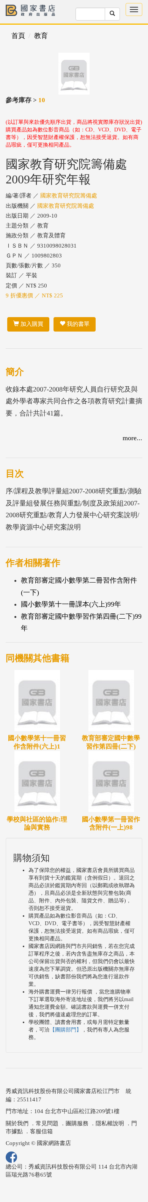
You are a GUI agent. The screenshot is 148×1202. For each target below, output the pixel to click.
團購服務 (77, 1123)
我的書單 (77, 324)
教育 (41, 35)
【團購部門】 (66, 1030)
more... (132, 438)
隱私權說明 (110, 1123)
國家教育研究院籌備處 (68, 196)
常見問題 (47, 1123)
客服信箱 (41, 1131)
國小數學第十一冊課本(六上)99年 (71, 604)
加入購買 (31, 324)
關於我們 (17, 1123)
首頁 (18, 35)
